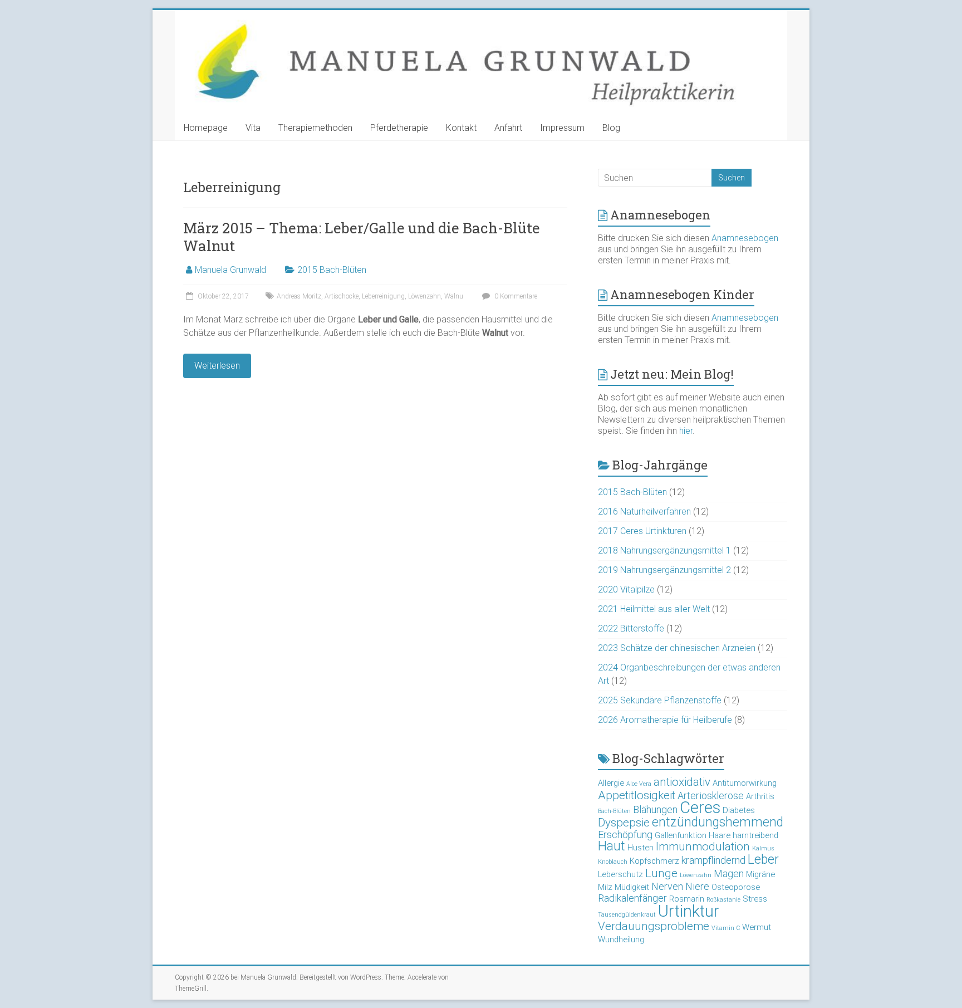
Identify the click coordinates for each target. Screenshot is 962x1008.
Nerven (667, 886)
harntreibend (755, 835)
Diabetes (739, 810)
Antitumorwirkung (745, 783)
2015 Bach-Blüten (331, 270)
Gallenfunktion (680, 835)
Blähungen (655, 809)
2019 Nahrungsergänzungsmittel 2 (664, 570)
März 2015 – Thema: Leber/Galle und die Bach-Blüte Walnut (361, 236)
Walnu (453, 296)
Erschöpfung (625, 834)
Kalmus (763, 848)
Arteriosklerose (711, 795)
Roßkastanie (723, 899)
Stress (755, 899)
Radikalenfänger (632, 898)
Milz (605, 887)
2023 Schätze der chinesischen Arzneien (676, 648)
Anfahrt (508, 128)
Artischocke (342, 296)
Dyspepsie (624, 822)
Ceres (700, 807)
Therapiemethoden (315, 128)
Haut (611, 846)
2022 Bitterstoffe (631, 628)
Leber (763, 859)
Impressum (562, 128)
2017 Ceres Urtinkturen (642, 531)
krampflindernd (713, 860)
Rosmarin (686, 899)
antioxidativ (682, 782)
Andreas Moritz (299, 296)
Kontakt (461, 128)
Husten (640, 848)
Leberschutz (620, 874)
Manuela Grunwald (230, 270)
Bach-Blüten (614, 811)
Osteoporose (735, 887)
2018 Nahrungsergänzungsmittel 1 (664, 550)
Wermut (756, 927)
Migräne (760, 874)
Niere (697, 886)
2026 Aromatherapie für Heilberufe (665, 720)
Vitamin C (725, 928)
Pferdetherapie (399, 128)
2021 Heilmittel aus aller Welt (654, 609)
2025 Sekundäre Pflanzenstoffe (659, 700)
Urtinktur (688, 911)
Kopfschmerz (654, 861)
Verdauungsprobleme (653, 926)
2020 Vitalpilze (626, 589)
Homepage (206, 128)
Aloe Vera (638, 783)
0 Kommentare (515, 296)
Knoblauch (612, 861)
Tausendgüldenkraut (627, 914)
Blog (611, 128)
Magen (729, 873)
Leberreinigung (383, 296)
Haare (719, 835)
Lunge (661, 873)
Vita (253, 128)
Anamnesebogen (744, 238)
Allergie (611, 783)
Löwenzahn (424, 296)
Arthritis (760, 796)
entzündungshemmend (717, 822)
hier (686, 430)
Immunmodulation (703, 846)
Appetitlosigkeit (636, 795)
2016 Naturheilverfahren (644, 511)
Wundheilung (621, 939)
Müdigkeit (632, 887)
